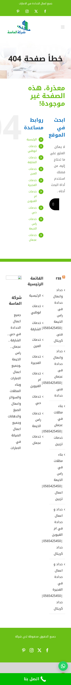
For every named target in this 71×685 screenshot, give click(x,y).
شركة (18, 636)
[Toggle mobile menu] (63, 27)
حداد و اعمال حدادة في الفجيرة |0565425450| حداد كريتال (57, 586)
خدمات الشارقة (32, 160)
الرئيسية (32, 139)
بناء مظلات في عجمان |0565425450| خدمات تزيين (57, 425)
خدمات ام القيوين (35, 379)
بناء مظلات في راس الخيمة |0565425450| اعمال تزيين (57, 476)
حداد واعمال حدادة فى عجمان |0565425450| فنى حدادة (57, 373)
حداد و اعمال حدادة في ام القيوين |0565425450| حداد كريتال (57, 531)
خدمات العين (33, 171)
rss (58, 278)
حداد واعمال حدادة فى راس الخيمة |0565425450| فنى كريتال (57, 315)
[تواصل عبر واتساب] (63, 666)
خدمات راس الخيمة (33, 223)
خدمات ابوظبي (32, 149)
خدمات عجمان (33, 237)
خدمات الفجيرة (32, 183)
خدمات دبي (33, 210)
